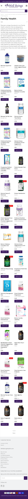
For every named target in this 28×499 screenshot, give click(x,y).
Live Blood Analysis (5, 455)
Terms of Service (5, 460)
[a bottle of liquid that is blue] (7, 58)
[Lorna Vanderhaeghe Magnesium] (20, 286)
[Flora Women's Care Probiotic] (20, 363)
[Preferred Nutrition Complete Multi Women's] (7, 133)
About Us (3, 453)
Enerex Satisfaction (19, 193)
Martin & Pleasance (5, 296)
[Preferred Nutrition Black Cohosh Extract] (19, 212)
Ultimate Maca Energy (7, 268)
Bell (2, 348)
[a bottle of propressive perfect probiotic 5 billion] (7, 160)
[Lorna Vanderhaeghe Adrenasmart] (7, 311)
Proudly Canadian (23, 495)
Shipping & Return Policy (7, 457)
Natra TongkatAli (5, 418)
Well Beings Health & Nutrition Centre (11, 495)
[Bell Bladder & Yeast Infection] (7, 335)
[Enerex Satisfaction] (20, 188)
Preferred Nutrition (5, 94)
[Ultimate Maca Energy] (7, 261)
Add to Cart (4, 73)
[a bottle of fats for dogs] (7, 108)
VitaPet (16, 68)
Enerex (16, 195)
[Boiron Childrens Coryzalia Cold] (7, 237)
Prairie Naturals (18, 170)
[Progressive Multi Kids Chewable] (20, 261)
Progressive (3, 171)
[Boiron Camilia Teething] (20, 312)
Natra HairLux (18, 418)
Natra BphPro (18, 395)
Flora (15, 373)
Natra (15, 345)
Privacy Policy (4, 458)
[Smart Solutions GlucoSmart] (7, 363)
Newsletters (3, 467)
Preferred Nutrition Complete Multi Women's (6, 142)
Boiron (16, 93)
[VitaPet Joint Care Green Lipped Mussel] (20, 58)
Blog (2, 465)
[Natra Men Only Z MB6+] (20, 339)
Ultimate (3, 270)
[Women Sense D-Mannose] (7, 186)
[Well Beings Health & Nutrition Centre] (13, 5)
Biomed (2, 67)
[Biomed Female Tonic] (7, 387)
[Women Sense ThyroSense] (20, 109)
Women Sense (17, 119)
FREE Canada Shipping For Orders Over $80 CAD (14, 1)
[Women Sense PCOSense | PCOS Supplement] (20, 135)
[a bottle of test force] (20, 160)
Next (14, 433)
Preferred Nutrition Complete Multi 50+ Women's (6, 92)
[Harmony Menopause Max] (7, 286)
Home (2, 14)
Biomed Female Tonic (7, 395)
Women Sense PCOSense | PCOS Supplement (19, 142)
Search (2, 445)
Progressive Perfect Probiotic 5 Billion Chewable (6, 169)
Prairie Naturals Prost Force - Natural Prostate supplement (7, 219)
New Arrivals (4, 452)
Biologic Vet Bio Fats (6, 116)
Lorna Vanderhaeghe (19, 296)
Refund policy (4, 462)
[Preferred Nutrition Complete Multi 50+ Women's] (7, 83)
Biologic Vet (4, 118)
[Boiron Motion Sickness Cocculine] (20, 83)
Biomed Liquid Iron (6, 65)
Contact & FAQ (4, 443)
